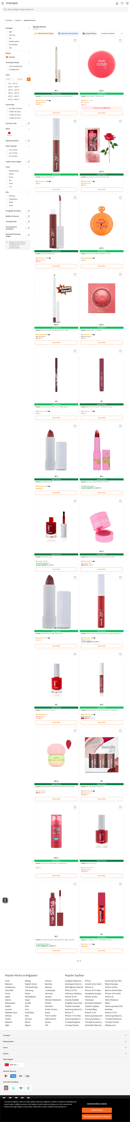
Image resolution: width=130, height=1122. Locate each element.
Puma (7, 993)
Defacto (8, 1015)
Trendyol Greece (112, 1022)
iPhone (88, 980)
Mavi (27, 1015)
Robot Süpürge (111, 984)
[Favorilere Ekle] (75, 40)
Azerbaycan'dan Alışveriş (74, 984)
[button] (17, 28)
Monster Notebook (53, 1000)
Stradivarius (10, 987)
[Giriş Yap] (117, 3)
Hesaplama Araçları (93, 993)
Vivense (48, 980)
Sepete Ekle (56, 113)
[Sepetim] (127, 3)
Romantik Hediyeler (93, 1003)
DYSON (48, 1003)
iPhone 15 (89, 987)
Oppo (27, 1000)
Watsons (8, 984)
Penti (7, 980)
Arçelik (28, 1003)
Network (8, 1022)
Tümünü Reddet (97, 1110)
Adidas (8, 1006)
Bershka (48, 984)
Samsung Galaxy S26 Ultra (74, 1009)
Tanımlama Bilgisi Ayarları (97, 1104)
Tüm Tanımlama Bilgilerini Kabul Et (96, 1117)
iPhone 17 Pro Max (73, 1015)
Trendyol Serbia (72, 1025)
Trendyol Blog (91, 1009)
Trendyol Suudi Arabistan (94, 1022)
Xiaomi (8, 1000)
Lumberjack (50, 990)
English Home (31, 984)
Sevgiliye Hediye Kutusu (74, 980)
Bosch (27, 1022)
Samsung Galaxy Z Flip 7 (74, 1019)
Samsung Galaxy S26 (114, 1006)
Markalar (109, 1009)
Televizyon (89, 1000)
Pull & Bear (29, 1012)
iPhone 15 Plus (111, 987)
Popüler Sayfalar (92, 1006)
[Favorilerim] (122, 3)
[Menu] (3, 3)
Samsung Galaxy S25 (93, 1015)
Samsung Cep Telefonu (114, 980)
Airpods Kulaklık (72, 1000)
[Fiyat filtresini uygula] (28, 79)
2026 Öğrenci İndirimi (74, 987)
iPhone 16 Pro (71, 996)
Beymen (48, 987)
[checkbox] (9, 134)
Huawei (48, 996)
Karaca (48, 1022)
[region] (65, 1110)
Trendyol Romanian (113, 1019)
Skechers (49, 1006)
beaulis (18, 20)
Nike (27, 1006)
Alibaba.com (110, 1025)
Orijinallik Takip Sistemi (94, 1025)
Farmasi (28, 1019)
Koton (47, 1012)
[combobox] (112, 33)
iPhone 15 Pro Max (93, 990)
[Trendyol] (11, 3)
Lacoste (8, 1009)
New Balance (30, 996)
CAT (46, 1025)
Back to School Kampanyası (114, 990)
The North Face (31, 987)
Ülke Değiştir (8, 1059)
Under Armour (51, 1009)
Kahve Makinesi (111, 1000)
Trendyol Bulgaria (72, 1022)
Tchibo (8, 1019)
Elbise (107, 1003)
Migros (28, 1025)
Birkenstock (10, 1003)
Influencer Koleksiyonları (74, 993)
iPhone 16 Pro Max (113, 993)
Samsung (29, 990)
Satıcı (5, 1047)
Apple (7, 996)
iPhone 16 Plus (91, 996)
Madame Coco (11, 1012)
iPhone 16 (109, 996)
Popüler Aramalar (72, 1006)
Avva (27, 1009)
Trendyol (8, 20)
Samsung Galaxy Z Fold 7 (94, 1019)
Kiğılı (7, 1025)
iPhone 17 (69, 1012)
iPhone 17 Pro (111, 1012)
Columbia (9, 990)
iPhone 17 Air (90, 1012)
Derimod (49, 993)
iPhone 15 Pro (71, 990)
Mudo (27, 993)
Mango (28, 980)
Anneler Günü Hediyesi (94, 984)
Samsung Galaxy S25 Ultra (114, 1015)
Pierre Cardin (50, 1015)
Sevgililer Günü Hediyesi (74, 1003)
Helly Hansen (50, 1019)
